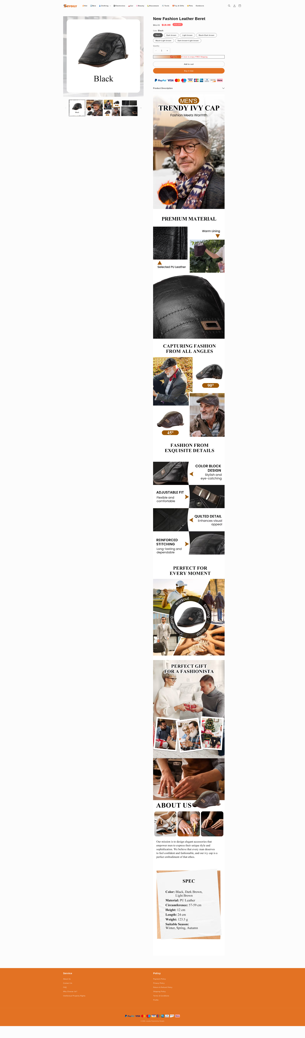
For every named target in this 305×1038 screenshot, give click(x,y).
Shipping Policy (159, 991)
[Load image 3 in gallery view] (112, 108)
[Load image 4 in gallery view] (129, 108)
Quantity (156, 46)
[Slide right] (141, 108)
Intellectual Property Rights (74, 996)
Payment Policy (159, 979)
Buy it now (188, 71)
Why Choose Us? (70, 991)
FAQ (65, 987)
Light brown (187, 35)
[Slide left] (65, 108)
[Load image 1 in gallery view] (77, 108)
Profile (155, 1000)
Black (158, 35)
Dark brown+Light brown (188, 41)
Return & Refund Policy (162, 987)
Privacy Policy (159, 983)
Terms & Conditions (161, 996)
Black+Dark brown (206, 35)
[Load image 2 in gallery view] (94, 108)
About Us (67, 979)
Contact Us (67, 983)
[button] (104, 5)
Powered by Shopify (157, 1021)
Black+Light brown (163, 41)
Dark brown (171, 35)
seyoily (148, 1021)
